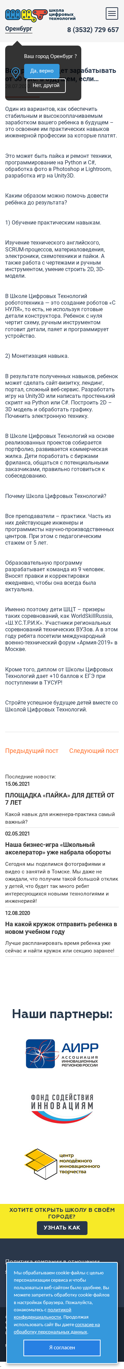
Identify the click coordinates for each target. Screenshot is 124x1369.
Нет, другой (46, 85)
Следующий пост (94, 750)
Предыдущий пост (32, 750)
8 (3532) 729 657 (93, 30)
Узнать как (62, 1228)
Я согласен (62, 1348)
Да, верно (41, 71)
